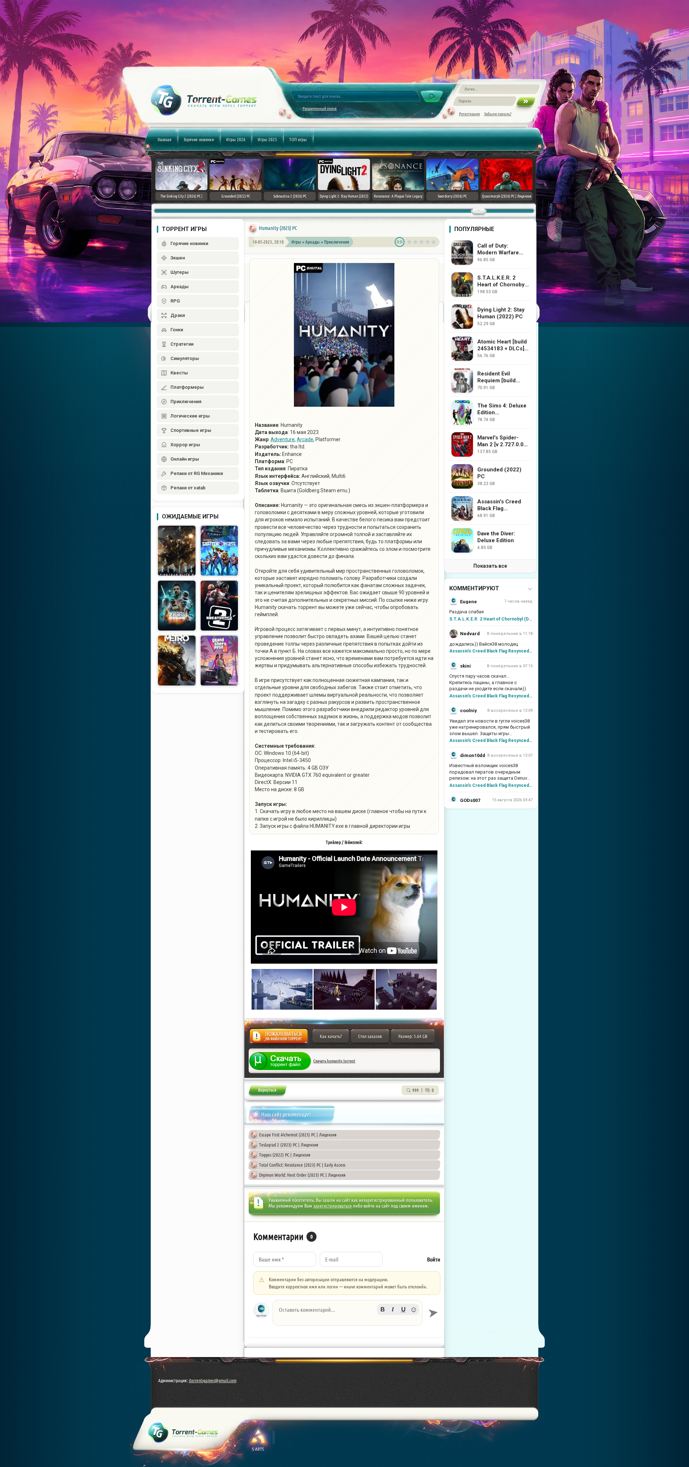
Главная (165, 139)
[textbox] (347, 1312)
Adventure (283, 439)
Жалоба (279, 1038)
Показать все (490, 566)
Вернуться (267, 1091)
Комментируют (474, 588)
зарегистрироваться (332, 1206)
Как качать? (331, 1036)
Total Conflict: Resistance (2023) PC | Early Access (302, 1164)
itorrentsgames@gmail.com (212, 1380)
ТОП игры (298, 139)
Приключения (336, 241)
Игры (296, 241)
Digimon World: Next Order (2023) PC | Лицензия (302, 1174)
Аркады (313, 241)
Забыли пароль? (497, 113)
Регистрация (469, 113)
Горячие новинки (199, 139)
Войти (433, 1259)
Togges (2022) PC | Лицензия (284, 1154)
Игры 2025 (267, 139)
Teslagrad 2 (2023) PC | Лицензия (288, 1144)
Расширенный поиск (320, 108)
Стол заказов (370, 1036)
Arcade (305, 439)
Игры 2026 (235, 139)
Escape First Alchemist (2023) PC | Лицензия (298, 1134)
